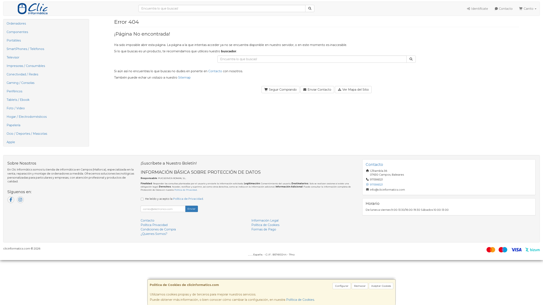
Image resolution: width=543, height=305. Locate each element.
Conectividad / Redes (22, 74)
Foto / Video (16, 108)
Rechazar (360, 285)
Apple (11, 142)
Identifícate (479, 9)
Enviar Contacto (319, 90)
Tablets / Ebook (18, 100)
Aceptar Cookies (381, 285)
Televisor (13, 57)
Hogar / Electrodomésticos (27, 117)
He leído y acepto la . (174, 198)
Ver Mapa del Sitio (355, 90)
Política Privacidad (154, 225)
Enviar (192, 208)
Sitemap (184, 77)
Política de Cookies (300, 300)
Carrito (528, 9)
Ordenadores (16, 23)
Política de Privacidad (185, 190)
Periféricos (14, 91)
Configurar (341, 285)
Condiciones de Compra (158, 229)
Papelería (13, 125)
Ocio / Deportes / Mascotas (27, 134)
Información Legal (264, 220)
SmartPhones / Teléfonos (25, 49)
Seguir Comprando (282, 90)
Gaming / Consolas (20, 83)
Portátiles (14, 40)
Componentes (17, 32)
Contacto (505, 9)
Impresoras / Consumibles (26, 66)
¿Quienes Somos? (154, 234)
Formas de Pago (263, 229)
